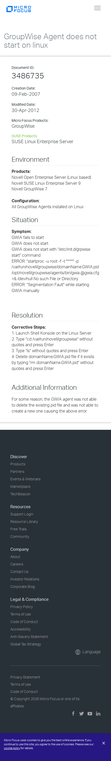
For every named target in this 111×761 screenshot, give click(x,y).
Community (19, 536)
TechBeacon (20, 494)
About (15, 556)
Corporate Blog (22, 586)
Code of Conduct (24, 621)
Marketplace (20, 486)
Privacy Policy (21, 606)
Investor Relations (24, 579)
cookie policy (12, 748)
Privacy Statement (25, 677)
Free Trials (18, 529)
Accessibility (20, 629)
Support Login (21, 514)
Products (17, 464)
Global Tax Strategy (25, 644)
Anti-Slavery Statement (29, 636)
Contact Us (19, 571)
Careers (16, 564)
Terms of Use (20, 614)
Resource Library (24, 521)
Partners (17, 471)
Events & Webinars (25, 479)
